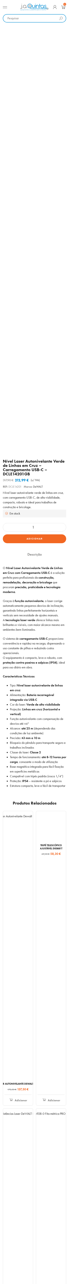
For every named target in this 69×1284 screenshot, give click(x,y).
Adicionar (35, 538)
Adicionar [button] (21, 1100)
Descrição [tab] (34, 554)
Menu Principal (4, 7)
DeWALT (38, 486)
